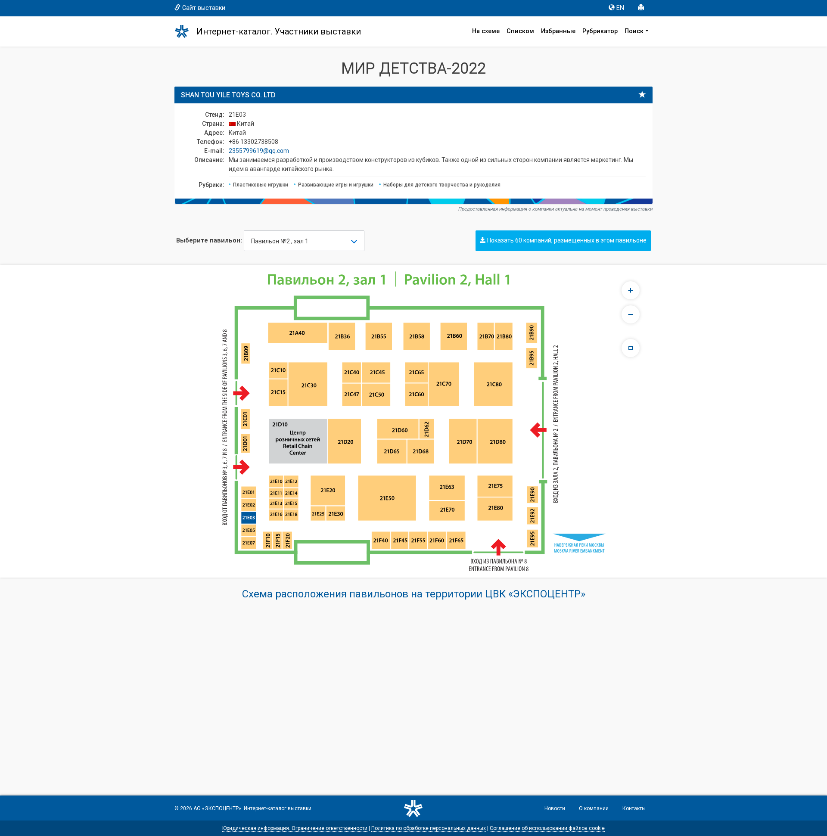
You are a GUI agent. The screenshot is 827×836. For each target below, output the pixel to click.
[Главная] (185, 31)
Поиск (634, 31)
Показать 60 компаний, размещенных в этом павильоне (566, 240)
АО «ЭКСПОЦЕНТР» (217, 808)
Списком (520, 31)
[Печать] (642, 8)
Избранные (558, 31)
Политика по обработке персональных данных (428, 828)
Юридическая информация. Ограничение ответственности (294, 828)
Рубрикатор (600, 31)
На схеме (486, 31)
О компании (594, 808)
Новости (554, 808)
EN (620, 8)
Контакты (634, 808)
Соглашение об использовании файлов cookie (547, 828)
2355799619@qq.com (259, 150)
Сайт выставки (203, 8)
